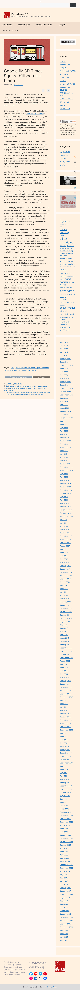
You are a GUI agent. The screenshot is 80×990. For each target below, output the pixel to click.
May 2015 (64, 631)
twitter (71, 317)
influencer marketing (66, 251)
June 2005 (64, 934)
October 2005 (65, 924)
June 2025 (64, 349)
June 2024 (64, 369)
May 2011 (63, 773)
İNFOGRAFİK (65, 162)
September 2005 (66, 927)
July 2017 (63, 549)
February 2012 (65, 746)
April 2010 (64, 806)
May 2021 (64, 454)
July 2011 (63, 766)
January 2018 (65, 533)
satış (68, 302)
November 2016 (66, 576)
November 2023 (66, 388)
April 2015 (64, 635)
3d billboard (10, 386)
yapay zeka (65, 327)
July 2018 (63, 520)
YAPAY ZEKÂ (65, 109)
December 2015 (66, 608)
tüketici (63, 319)
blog (61, 226)
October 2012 (65, 727)
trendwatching (64, 317)
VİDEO (62, 165)
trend (71, 314)
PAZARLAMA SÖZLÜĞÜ (44, 25)
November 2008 (66, 842)
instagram (63, 256)
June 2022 (64, 424)
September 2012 (66, 730)
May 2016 (64, 592)
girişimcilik (63, 248)
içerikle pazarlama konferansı (67, 266)
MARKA (63, 81)
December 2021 (66, 444)
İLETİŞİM (62, 25)
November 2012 (66, 723)
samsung (12, 388)
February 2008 (65, 861)
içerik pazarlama (65, 271)
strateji (63, 311)
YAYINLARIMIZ (7, 25)
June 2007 (64, 878)
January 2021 (65, 464)
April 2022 (64, 431)
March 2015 (64, 638)
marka (68, 279)
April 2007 (64, 884)
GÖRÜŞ (63, 159)
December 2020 (66, 467)
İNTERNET (64, 74)
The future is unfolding (35, 114)
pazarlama (67, 291)
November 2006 (66, 894)
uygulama (63, 324)
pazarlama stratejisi (64, 298)
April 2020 (64, 477)
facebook (70, 246)
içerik (70, 261)
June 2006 (64, 904)
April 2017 (64, 559)
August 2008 (65, 848)
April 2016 (64, 595)
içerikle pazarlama (68, 264)
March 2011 (64, 779)
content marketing (65, 231)
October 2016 (65, 579)
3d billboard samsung (22, 386)
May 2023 (64, 401)
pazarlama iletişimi (67, 294)
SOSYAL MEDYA (66, 99)
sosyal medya (68, 307)
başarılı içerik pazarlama (65, 223)
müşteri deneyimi (66, 287)
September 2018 (66, 516)
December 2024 (66, 362)
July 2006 (64, 901)
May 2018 (64, 523)
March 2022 (64, 434)
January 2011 (65, 783)
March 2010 (64, 809)
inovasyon (69, 253)
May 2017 (64, 556)
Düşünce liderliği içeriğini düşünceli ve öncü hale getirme (24, 394)
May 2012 (64, 740)
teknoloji (64, 314)
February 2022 (65, 438)
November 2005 (66, 921)
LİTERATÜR (64, 77)
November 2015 (66, 612)
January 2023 (65, 411)
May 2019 (64, 497)
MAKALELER (65, 152)
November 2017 (66, 539)
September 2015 (66, 618)
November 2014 (66, 651)
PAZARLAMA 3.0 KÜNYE (10, 31)
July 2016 (63, 585)
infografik (62, 253)
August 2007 (65, 871)
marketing (65, 282)
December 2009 (66, 815)
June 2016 (64, 589)
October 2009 (65, 819)
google (69, 248)
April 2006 (64, 907)
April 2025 (64, 355)
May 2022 (64, 428)
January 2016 (65, 605)
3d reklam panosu (36, 386)
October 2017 (65, 543)
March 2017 (64, 562)
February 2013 (65, 714)
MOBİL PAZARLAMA (68, 84)
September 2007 (66, 868)
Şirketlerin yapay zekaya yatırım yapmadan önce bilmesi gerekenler (28, 392)
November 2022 (66, 418)
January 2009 (65, 835)
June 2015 (64, 628)
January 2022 (65, 441)
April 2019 (64, 500)
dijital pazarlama (66, 240)
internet (63, 261)
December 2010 (66, 786)
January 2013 (65, 717)
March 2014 (64, 677)
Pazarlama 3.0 (19, 14)
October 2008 (65, 845)
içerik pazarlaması (67, 276)
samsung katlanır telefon (24, 388)
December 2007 (66, 865)
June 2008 (64, 852)
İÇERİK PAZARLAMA (68, 71)
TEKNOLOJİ (18, 384)
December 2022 (66, 415)
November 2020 (66, 470)
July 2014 (63, 664)
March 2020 (64, 480)
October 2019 (65, 493)
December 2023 (66, 385)
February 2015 (65, 641)
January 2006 (65, 914)
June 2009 (64, 829)
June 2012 (64, 737)
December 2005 (66, 917)
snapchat (62, 305)
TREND (62, 105)
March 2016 (64, 599)
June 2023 (64, 398)
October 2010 (65, 792)
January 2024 (65, 382)
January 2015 (65, 645)
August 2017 (65, 546)
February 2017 (65, 566)
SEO (72, 302)
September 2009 (66, 822)
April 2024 (64, 375)
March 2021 (64, 461)
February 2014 (65, 681)
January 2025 (65, 359)
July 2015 (63, 625)
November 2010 (66, 789)
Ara (41, 2)
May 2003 (64, 940)
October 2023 (65, 392)
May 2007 (64, 881)
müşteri (63, 285)
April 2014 (64, 674)
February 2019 (65, 507)
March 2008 (64, 858)
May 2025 (64, 352)
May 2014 (64, 671)
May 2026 (64, 342)
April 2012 (64, 743)
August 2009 (65, 825)
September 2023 (66, 395)
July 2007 (64, 875)
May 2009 (64, 832)
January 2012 (65, 750)
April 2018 (64, 526)
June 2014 (64, 668)
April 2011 (64, 776)
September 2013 (66, 697)
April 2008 (64, 855)
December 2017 (66, 536)
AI (60, 219)
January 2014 (65, 684)
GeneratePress (52, 987)
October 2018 (65, 513)
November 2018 (66, 510)
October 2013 (65, 694)
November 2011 (66, 756)
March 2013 (64, 710)
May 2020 (64, 474)
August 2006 (65, 898)
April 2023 (64, 405)
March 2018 (64, 530)
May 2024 (64, 372)
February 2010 (65, 812)
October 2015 (65, 615)
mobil (72, 282)
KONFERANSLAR (24, 25)
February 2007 (65, 888)
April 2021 (64, 457)
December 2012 (66, 720)
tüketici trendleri (65, 322)
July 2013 (63, 700)
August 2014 (65, 661)
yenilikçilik (64, 330)
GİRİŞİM (63, 68)
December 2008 (66, 838)
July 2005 (64, 930)
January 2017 (65, 569)
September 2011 (66, 763)
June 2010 (64, 802)
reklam (63, 302)
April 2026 (64, 346)
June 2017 (64, 553)
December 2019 (66, 490)
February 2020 (65, 484)
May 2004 (64, 937)
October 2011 (65, 760)
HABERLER (9, 384)
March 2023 (64, 408)
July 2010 (63, 799)
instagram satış (66, 258)
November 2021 (66, 447)
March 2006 (64, 911)
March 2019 (64, 503)
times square (37, 388)
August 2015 (65, 622)
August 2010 (65, 796)
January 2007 (65, 891)
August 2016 (65, 582)
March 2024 (64, 378)
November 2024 (66, 365)
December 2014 (66, 648)
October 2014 (65, 654)
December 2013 (66, 687)
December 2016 (66, 572)
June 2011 (64, 769)
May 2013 (64, 707)
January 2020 (65, 487)
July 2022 (64, 421)
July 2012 (63, 733)
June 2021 (64, 451)
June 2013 (64, 704)
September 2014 (66, 658)
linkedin (62, 279)
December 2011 (66, 753)
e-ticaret (63, 246)
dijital (62, 235)
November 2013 (66, 691)
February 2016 (65, 602)
